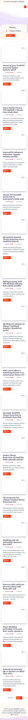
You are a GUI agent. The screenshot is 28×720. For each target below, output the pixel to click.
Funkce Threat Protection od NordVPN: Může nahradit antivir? (13, 457)
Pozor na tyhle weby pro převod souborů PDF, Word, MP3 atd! (13, 586)
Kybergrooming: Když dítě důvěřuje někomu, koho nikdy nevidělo (13, 284)
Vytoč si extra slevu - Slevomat (15, 1)
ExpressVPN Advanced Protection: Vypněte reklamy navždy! (13, 154)
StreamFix (17, 713)
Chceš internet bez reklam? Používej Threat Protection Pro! (14, 500)
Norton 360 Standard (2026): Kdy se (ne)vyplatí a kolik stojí (13, 197)
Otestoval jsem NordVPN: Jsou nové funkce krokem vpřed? (14, 67)
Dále (19, 698)
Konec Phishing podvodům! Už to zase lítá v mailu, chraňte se (13, 629)
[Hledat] (25, 6)
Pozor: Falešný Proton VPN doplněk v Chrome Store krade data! (13, 110)
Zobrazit (11, 35)
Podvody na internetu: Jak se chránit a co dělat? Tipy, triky (14, 671)
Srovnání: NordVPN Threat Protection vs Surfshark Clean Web (12, 415)
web (16, 711)
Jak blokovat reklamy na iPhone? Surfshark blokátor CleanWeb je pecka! (14, 327)
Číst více (7, 84)
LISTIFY (16, 709)
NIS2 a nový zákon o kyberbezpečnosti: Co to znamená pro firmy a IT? (13, 372)
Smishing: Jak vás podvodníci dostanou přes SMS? (12, 542)
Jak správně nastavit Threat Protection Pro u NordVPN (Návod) (13, 239)
